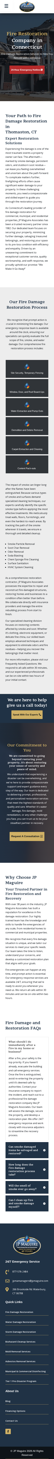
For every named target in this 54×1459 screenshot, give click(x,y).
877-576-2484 (20, 1271)
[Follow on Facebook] (8, 1431)
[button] (6, 5)
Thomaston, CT (21, 132)
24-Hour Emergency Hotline (25, 70)
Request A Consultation (25, 836)
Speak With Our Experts (25, 714)
